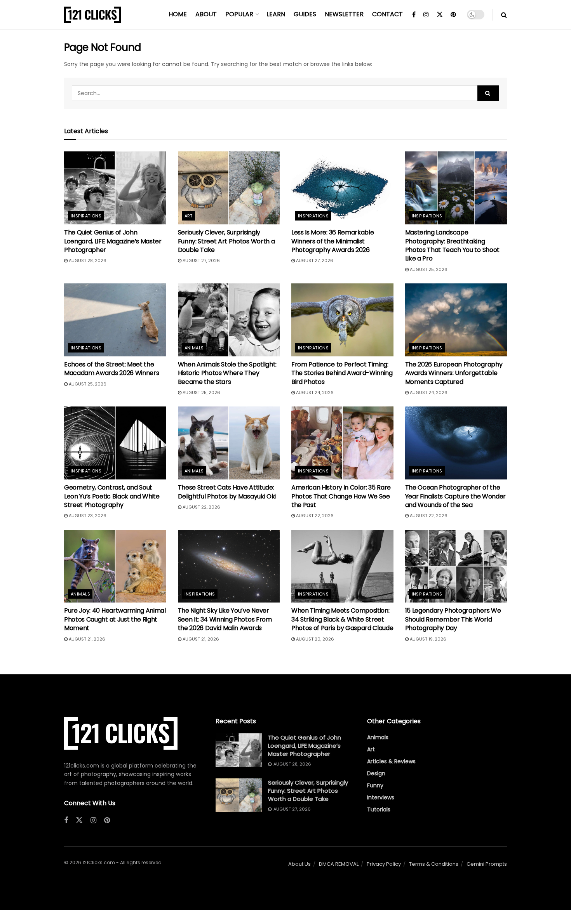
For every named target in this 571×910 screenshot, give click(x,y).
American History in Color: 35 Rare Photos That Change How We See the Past (341, 496)
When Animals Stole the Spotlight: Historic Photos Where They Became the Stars (227, 373)
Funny (375, 785)
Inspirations (86, 216)
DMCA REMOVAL (339, 864)
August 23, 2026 (87, 515)
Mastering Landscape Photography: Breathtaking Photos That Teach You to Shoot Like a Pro (452, 245)
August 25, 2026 (428, 269)
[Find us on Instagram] (426, 15)
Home (178, 14)
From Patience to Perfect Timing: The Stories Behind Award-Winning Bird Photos (342, 373)
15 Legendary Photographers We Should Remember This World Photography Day (453, 619)
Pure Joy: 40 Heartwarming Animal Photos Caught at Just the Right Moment (115, 619)
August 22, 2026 (200, 507)
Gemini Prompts (487, 864)
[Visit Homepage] (92, 15)
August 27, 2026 (200, 260)
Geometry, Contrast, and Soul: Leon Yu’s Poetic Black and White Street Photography (112, 496)
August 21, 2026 (86, 639)
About (206, 14)
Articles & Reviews (391, 761)
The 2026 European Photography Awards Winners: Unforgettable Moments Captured (454, 373)
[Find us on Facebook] (414, 15)
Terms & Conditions (433, 864)
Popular (239, 14)
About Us (299, 864)
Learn (275, 14)
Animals (194, 348)
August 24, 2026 (314, 392)
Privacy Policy (384, 864)
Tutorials (378, 809)
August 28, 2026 (87, 260)
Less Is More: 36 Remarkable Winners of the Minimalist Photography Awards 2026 (332, 241)
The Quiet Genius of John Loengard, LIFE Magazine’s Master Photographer (113, 241)
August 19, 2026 (427, 639)
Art (189, 216)
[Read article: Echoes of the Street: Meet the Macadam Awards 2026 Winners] (115, 319)
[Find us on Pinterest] (453, 15)
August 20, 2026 (314, 639)
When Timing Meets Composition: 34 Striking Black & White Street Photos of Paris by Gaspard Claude (342, 619)
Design (376, 773)
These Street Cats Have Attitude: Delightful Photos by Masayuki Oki (227, 491)
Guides (305, 14)
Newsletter (344, 14)
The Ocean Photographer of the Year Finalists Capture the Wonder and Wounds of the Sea (455, 496)
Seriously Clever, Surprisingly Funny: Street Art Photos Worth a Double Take (226, 241)
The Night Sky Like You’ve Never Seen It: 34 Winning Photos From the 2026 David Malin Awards (225, 619)
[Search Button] (504, 15)
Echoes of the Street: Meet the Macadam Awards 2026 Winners (111, 368)
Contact (387, 14)
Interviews (380, 797)
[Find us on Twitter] (440, 15)
